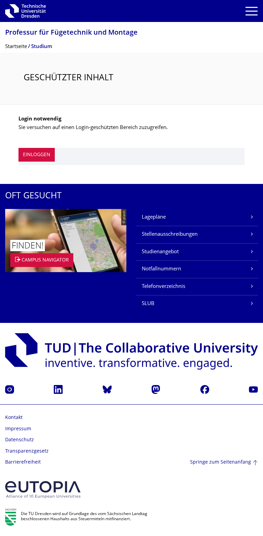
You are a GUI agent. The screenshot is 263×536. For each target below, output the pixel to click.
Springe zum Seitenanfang (220, 462)
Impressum (18, 429)
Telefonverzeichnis (163, 286)
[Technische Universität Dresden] (25, 11)
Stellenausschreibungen (170, 234)
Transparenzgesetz (27, 451)
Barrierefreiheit (23, 462)
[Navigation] (251, 11)
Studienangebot (160, 252)
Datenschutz (19, 440)
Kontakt (14, 418)
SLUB (148, 303)
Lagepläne (154, 217)
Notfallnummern (161, 269)
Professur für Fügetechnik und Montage (71, 33)
